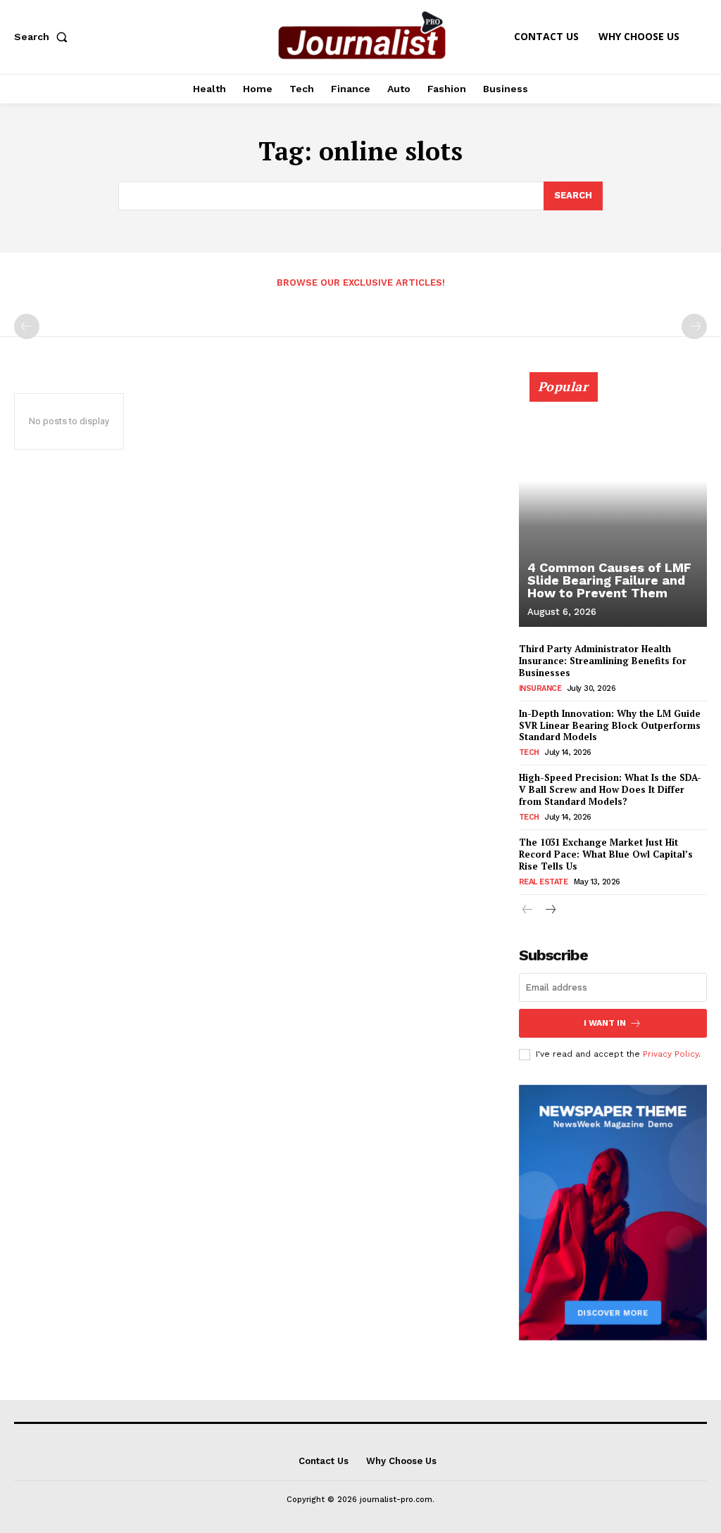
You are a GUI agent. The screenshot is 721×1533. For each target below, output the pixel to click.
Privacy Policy (670, 1054)
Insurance (540, 688)
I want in (605, 1023)
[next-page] (550, 911)
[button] (43, 36)
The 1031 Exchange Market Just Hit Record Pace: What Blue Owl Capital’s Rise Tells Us (606, 854)
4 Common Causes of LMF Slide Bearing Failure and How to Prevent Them (609, 580)
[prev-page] (26, 326)
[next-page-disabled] (694, 326)
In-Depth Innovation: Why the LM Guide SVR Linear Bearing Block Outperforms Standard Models (610, 725)
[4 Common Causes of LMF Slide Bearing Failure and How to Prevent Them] (613, 507)
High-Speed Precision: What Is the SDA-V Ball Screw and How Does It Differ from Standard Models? (610, 789)
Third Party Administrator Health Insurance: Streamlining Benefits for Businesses (602, 660)
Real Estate (543, 881)
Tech (529, 752)
